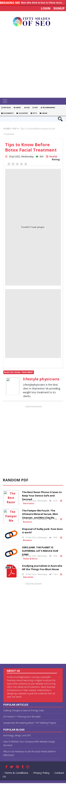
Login (45, 8)
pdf (14, 128)
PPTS (34, 113)
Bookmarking (48, 107)
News (18, 107)
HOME (6, 128)
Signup (59, 8)
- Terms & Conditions (15, 773)
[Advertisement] (33, 63)
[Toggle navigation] (5, 101)
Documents (8, 113)
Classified (23, 113)
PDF (36, 107)
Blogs (27, 107)
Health (52, 156)
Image (44, 113)
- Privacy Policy (41, 773)
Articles (7, 107)
